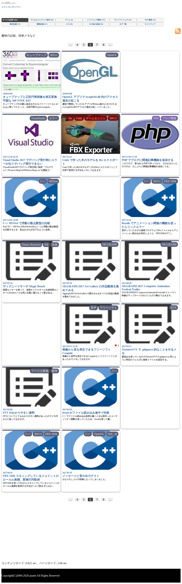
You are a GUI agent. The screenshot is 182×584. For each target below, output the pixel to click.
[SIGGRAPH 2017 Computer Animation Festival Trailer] (150, 260)
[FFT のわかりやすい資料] (31, 387)
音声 (93, 307)
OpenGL (112, 54)
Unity (79, 118)
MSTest (53, 181)
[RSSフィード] (178, 30)
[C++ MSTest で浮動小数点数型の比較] (31, 197)
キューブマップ (36, 55)
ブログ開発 (169, 118)
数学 (55, 370)
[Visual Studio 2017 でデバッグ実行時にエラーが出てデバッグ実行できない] (31, 134)
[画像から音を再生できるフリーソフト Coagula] (90, 323)
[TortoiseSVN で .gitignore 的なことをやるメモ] (150, 323)
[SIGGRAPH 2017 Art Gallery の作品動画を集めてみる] (90, 260)
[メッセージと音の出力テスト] (90, 450)
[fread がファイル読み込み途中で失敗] (90, 387)
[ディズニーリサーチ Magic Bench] (31, 260)
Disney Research (31, 244)
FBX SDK (170, 181)
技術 (55, 244)
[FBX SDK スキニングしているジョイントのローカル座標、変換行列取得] (31, 450)
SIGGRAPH (109, 244)
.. (70, 44)
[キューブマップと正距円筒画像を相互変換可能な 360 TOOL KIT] (31, 71)
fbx (70, 118)
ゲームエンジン (96, 118)
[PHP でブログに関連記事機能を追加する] (150, 134)
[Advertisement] (150, 84)
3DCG (54, 55)
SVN (173, 307)
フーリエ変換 (39, 370)
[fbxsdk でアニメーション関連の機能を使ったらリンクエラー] (150, 197)
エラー (53, 118)
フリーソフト (108, 307)
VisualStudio (38, 118)
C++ (42, 181)
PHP (156, 118)
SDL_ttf (112, 433)
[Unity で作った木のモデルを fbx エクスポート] (90, 134)
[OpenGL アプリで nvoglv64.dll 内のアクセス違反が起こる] (90, 71)
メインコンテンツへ (11, 7)
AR (46, 244)
